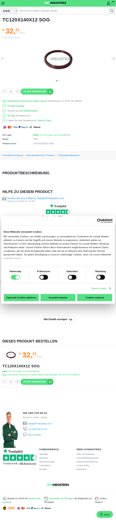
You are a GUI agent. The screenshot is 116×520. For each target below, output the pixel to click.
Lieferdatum (45, 465)
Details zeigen (98, 288)
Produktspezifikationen (69, 155)
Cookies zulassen (94, 297)
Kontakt (43, 469)
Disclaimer (82, 469)
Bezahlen (43, 458)
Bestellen (43, 454)
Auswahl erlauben (58, 297)
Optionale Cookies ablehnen (21, 297)
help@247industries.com (40, 423)
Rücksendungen (47, 461)
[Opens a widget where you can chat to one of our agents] (104, 514)
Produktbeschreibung (12, 155)
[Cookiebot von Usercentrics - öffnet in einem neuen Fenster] (99, 220)
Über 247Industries (86, 454)
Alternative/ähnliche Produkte (40, 155)
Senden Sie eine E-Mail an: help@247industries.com (35, 198)
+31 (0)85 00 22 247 (37, 429)
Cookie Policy (83, 465)
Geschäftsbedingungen (88, 458)
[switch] (43, 277)
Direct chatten (34, 435)
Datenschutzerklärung (87, 461)
